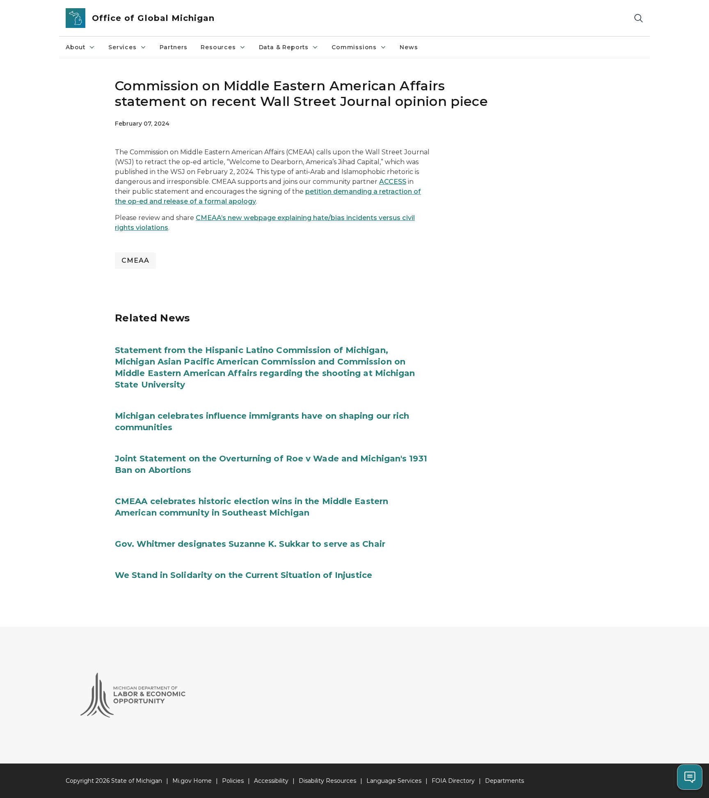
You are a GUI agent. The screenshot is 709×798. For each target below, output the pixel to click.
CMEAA (135, 260)
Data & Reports (284, 47)
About (75, 47)
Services (122, 47)
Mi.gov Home (192, 780)
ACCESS (392, 182)
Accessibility (271, 780)
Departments (504, 780)
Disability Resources (327, 780)
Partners (174, 47)
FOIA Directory (453, 780)
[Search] (638, 18)
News (409, 47)
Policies (233, 780)
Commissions (354, 47)
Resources (218, 47)
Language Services (393, 780)
